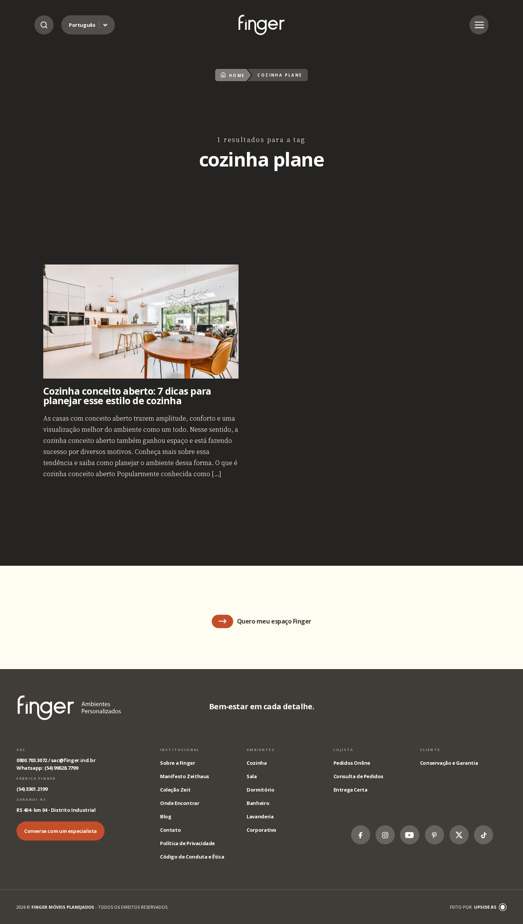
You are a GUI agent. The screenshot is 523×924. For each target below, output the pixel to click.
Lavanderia (260, 816)
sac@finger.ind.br (73, 760)
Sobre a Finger (177, 762)
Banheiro (258, 803)
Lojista (343, 749)
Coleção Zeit (175, 789)
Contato (170, 829)
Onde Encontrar (179, 803)
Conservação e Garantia (449, 762)
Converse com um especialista (60, 831)
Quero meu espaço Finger (274, 621)
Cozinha (256, 762)
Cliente (430, 749)
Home (237, 75)
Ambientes (261, 749)
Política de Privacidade (187, 843)
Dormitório (260, 789)
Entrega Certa (350, 789)
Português (82, 24)
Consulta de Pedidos (358, 776)
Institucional (179, 749)
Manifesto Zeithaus (184, 776)
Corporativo (261, 829)
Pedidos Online (352, 762)
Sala (252, 776)
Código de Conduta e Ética (192, 856)
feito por (473, 907)
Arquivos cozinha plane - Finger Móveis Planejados (261, 25)
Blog (165, 816)
